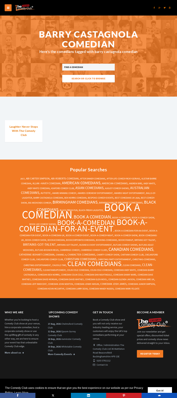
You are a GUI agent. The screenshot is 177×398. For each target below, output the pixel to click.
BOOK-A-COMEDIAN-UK (53, 235)
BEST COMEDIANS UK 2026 (127, 197)
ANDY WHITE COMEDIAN (38, 188)
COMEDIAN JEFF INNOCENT (34, 284)
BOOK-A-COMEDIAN (86, 222)
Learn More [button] (21, 392)
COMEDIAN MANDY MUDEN (101, 288)
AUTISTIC (46, 193)
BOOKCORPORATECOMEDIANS (80, 240)
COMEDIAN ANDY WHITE (125, 270)
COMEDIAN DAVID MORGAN (44, 279)
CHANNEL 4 (61, 254)
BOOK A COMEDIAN (92, 217)
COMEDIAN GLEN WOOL (96, 279)
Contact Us (102, 364)
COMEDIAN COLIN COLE (72, 274)
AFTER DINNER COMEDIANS (92, 178)
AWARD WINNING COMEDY (64, 193)
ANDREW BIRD (135, 183)
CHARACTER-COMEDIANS (81, 254)
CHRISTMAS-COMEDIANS (143, 259)
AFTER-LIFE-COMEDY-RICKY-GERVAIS (123, 178)
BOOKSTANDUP (125, 240)
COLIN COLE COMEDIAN (78, 270)
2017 (22, 178)
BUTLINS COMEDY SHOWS (125, 244)
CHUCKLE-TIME (59, 265)
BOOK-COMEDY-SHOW (35, 240)
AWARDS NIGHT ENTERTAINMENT (129, 193)
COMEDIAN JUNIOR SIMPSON (141, 284)
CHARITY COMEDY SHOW (108, 254)
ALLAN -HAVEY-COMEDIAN (46, 183)
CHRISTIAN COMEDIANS (80, 259)
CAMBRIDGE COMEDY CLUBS (94, 250)
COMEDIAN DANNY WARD (124, 274)
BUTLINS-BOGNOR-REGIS (47, 250)
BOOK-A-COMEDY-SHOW (126, 235)
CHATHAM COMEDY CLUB (132, 254)
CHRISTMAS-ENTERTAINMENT (37, 265)
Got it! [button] (160, 390)
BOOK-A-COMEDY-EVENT (77, 235)
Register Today (150, 353)
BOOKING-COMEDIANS (106, 240)
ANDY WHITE (149, 183)
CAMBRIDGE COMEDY (70, 250)
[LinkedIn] (88, 395)
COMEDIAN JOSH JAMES (113, 284)
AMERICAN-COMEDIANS (115, 183)
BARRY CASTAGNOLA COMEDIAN (48, 197)
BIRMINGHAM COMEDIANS (75, 202)
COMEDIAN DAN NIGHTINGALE (98, 274)
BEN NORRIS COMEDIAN (75, 197)
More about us (13, 352)
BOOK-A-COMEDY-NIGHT (101, 235)
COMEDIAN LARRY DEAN (77, 288)
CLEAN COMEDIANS (94, 263)
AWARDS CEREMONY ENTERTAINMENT (95, 193)
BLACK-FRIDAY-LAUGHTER (91, 210)
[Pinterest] (124, 395)
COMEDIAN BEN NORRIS (49, 274)
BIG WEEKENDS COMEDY (39, 202)
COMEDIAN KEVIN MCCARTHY (51, 288)
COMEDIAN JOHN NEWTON (60, 284)
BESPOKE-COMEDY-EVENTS (100, 197)
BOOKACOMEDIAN (56, 240)
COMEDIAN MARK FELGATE (127, 288)
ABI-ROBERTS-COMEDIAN (65, 178)
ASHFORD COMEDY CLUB (62, 188)
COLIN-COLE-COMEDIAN (101, 270)
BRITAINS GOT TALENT (144, 240)
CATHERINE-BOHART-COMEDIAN (36, 254)
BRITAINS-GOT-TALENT (39, 244)
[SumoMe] (159, 395)
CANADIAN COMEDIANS (131, 249)
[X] (53, 395)
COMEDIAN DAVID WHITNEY (71, 279)
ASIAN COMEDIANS (89, 187)
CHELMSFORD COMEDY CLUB (49, 259)
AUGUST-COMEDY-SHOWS (117, 188)
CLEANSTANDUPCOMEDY (54, 270)
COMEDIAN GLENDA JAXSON (121, 279)
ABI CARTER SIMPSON (38, 178)
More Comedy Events (60, 354)
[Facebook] (17, 395)
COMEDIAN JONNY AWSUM (86, 284)
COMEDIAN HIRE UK (145, 279)
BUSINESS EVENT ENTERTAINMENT (95, 244)
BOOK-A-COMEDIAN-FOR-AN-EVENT (83, 225)
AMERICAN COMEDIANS (81, 182)
